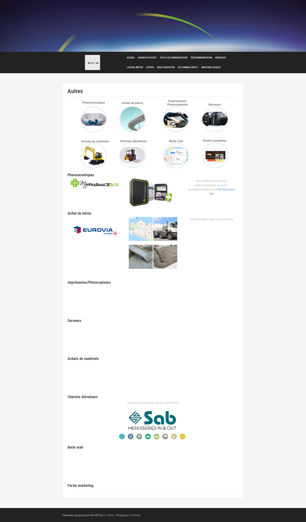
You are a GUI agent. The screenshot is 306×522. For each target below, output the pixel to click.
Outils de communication (173, 57)
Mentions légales (211, 67)
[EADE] (92, 62)
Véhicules (220, 57)
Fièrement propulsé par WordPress (82, 515)
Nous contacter (166, 67)
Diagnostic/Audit (147, 57)
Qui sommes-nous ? (188, 67)
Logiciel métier (135, 67)
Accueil (131, 57)
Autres (150, 67)
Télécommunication (201, 57)
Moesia (120, 515)
